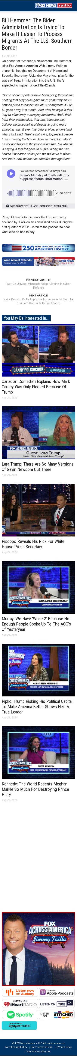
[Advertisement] (38, 860)
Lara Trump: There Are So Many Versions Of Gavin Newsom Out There (38, 467)
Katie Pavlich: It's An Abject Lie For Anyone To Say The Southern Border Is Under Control (38, 301)
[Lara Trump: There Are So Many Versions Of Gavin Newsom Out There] (38, 432)
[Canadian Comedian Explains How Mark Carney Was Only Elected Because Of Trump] (38, 350)
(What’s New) (64, 1046)
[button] (16, 6)
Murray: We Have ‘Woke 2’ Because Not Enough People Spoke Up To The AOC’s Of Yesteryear (36, 624)
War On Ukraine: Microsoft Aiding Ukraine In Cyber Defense (39, 285)
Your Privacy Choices (38, 1051)
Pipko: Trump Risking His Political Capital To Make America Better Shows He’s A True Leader (37, 707)
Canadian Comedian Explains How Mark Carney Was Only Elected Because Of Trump (36, 387)
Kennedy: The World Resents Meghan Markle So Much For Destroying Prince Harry (35, 789)
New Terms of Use (41, 1046)
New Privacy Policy (16, 1046)
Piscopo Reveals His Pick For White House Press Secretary (33, 544)
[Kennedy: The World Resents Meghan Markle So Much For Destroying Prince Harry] (38, 752)
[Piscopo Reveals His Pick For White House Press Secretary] (38, 510)
